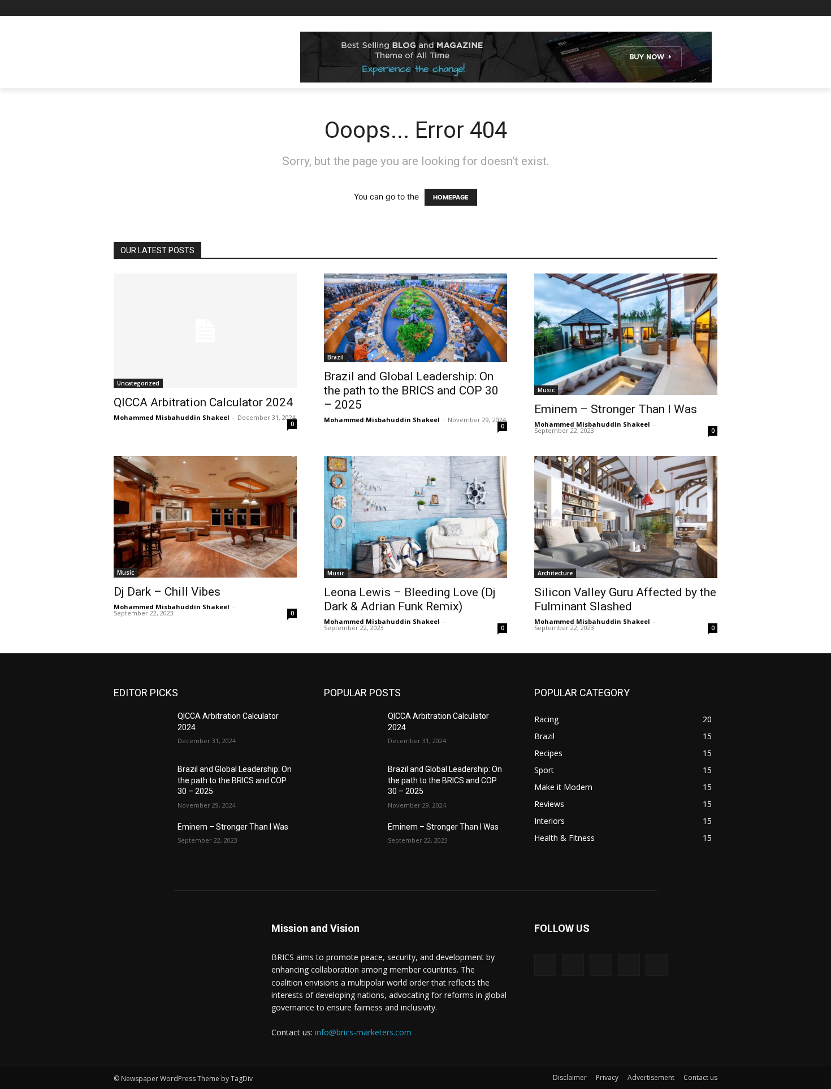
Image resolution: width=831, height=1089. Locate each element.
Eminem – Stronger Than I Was (615, 409)
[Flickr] (601, 965)
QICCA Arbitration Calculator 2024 (203, 402)
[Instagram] (663, 8)
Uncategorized (138, 383)
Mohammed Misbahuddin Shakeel (172, 417)
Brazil (335, 357)
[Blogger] (545, 965)
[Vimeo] (695, 8)
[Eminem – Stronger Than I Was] (141, 841)
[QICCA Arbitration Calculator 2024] (205, 331)
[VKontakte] (657, 965)
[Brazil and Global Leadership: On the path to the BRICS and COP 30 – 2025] (141, 783)
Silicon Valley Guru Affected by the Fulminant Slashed (625, 599)
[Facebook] (648, 8)
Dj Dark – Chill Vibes (167, 591)
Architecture (555, 573)
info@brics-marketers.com (363, 1032)
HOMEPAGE (451, 197)
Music (546, 390)
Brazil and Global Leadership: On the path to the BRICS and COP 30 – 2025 (411, 390)
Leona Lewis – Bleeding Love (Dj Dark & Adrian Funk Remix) (410, 599)
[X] (679, 8)
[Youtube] (710, 8)
